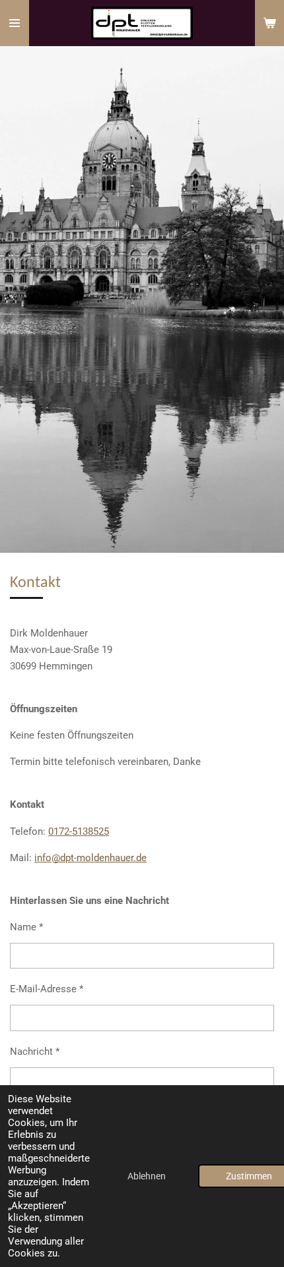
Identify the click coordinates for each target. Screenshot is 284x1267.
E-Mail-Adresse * (46, 989)
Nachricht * (34, 1051)
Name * (26, 927)
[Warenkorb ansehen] (269, 23)
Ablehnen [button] (146, 1176)
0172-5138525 (78, 831)
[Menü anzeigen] (14, 23)
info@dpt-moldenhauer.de (90, 858)
